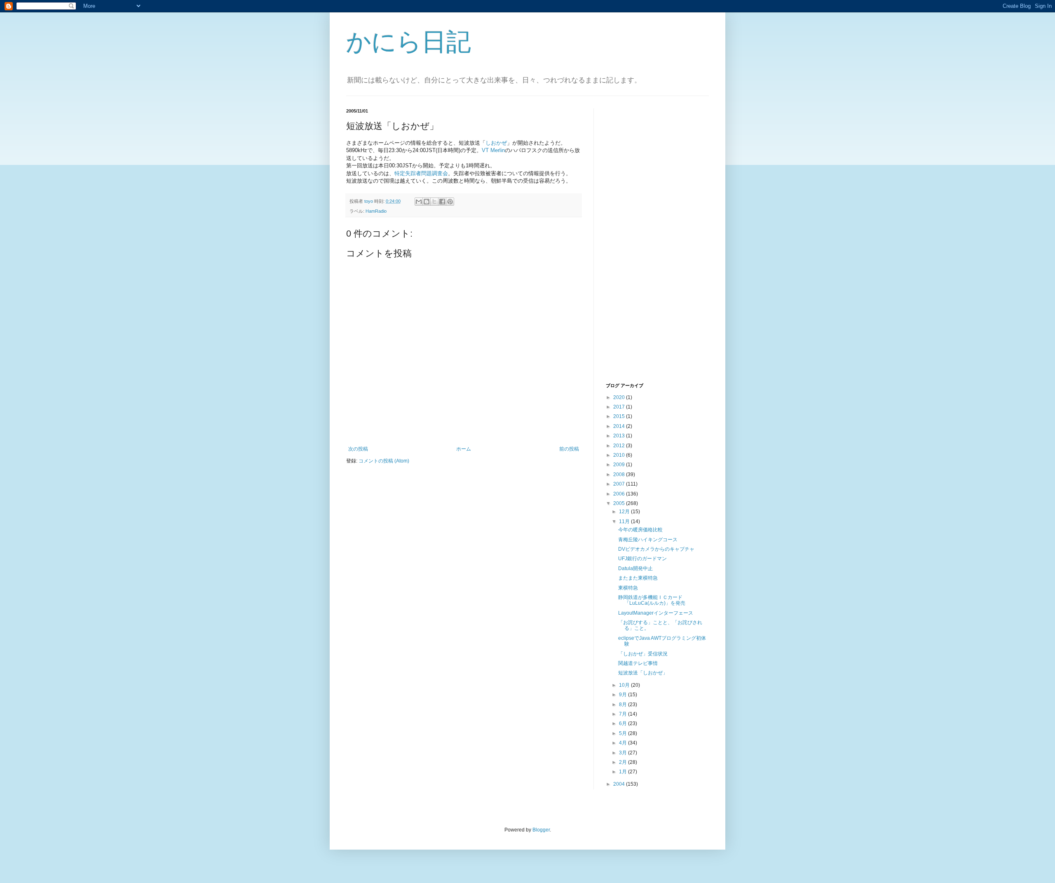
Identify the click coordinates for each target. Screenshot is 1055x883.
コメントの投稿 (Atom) (384, 461)
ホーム (463, 449)
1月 (623, 772)
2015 (619, 416)
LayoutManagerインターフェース (655, 613)
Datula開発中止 (635, 568)
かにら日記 (408, 42)
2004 (619, 784)
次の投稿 (358, 449)
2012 (619, 446)
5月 (623, 733)
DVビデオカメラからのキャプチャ (656, 549)
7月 (623, 714)
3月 (623, 753)
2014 (619, 426)
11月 (625, 521)
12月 (625, 511)
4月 (623, 743)
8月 (623, 704)
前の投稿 (569, 449)
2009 (619, 464)
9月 (623, 694)
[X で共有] (434, 201)
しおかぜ (496, 143)
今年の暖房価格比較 (640, 530)
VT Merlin (493, 150)
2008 (619, 474)
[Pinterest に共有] (450, 201)
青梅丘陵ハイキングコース (648, 539)
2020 (619, 397)
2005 (619, 503)
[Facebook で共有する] (442, 201)
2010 (619, 455)
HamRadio (376, 211)
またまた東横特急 (638, 578)
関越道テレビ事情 (638, 663)
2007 (619, 484)
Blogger (541, 830)
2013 (619, 436)
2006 (619, 494)
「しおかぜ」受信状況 (643, 654)
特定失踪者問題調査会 (421, 173)
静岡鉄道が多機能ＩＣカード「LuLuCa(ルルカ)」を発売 (651, 600)
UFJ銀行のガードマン (642, 558)
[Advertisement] (639, 244)
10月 (625, 685)
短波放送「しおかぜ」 (643, 673)
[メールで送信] (419, 201)
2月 (623, 762)
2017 (619, 407)
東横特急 (628, 588)
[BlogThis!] (426, 201)
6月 (623, 723)
